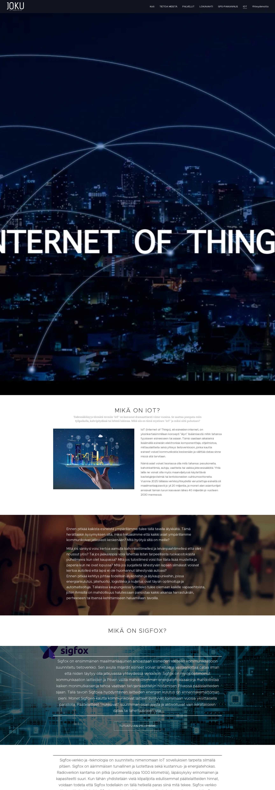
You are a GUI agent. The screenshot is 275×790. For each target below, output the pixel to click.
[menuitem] (153, 6)
